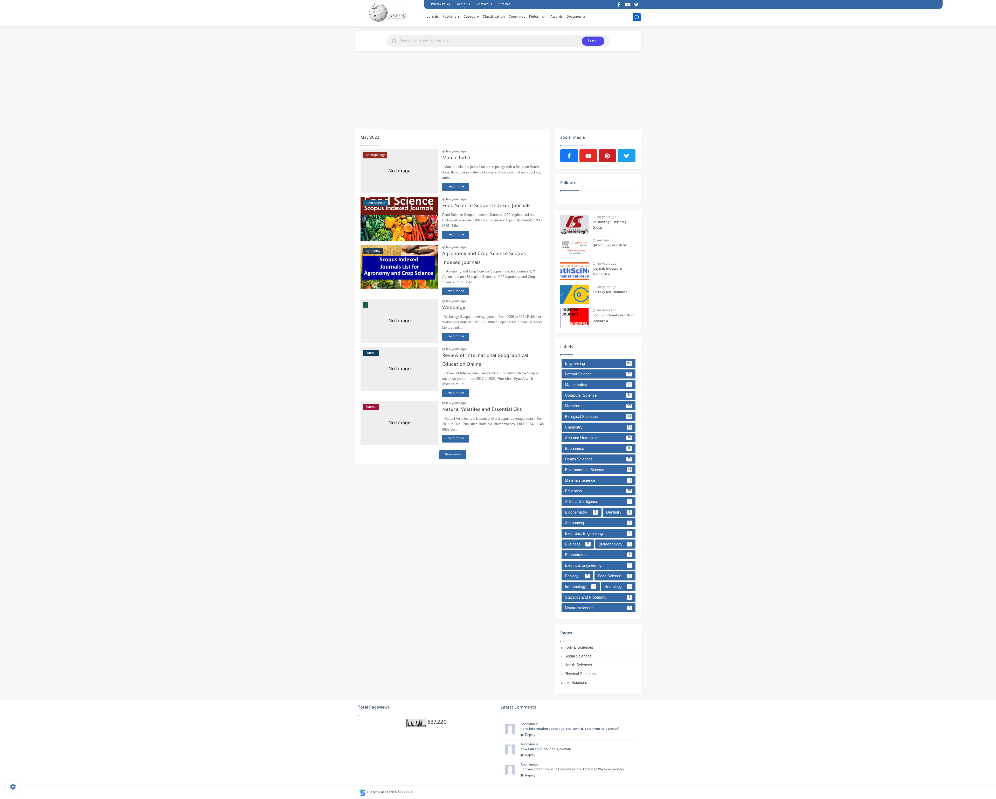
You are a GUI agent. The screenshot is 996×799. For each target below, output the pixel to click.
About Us (463, 4)
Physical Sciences (580, 673)
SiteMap (504, 4)
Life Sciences (575, 682)
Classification (494, 17)
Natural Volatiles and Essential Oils (482, 410)
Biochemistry (580, 512)
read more (455, 187)
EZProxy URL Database (610, 292)
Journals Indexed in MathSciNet (607, 272)
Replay (530, 735)
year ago (603, 240)
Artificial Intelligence (598, 501)
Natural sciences (597, 608)
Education (598, 491)
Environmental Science (598, 469)
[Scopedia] (387, 12)
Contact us (484, 4)
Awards (556, 17)
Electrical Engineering (598, 565)
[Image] (574, 224)
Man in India (456, 158)
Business (577, 544)
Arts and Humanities (598, 438)
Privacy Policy (440, 4)
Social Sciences (578, 656)
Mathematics (598, 384)
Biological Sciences (598, 416)
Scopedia (405, 792)
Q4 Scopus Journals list (610, 246)
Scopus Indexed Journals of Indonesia (614, 318)
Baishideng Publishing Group (609, 225)
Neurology (617, 586)
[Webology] (399, 321)
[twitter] (636, 4)
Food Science (614, 576)
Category (471, 17)
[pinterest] (608, 155)
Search (593, 41)
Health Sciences (598, 459)
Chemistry (598, 427)
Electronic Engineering (597, 533)
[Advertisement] (498, 89)
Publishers (451, 17)
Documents (575, 17)
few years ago (456, 151)
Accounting (597, 523)
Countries (517, 17)
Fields (534, 17)
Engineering (598, 363)
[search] (637, 17)
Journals (432, 17)
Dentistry (618, 512)
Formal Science (598, 374)
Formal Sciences (578, 647)
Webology (453, 308)
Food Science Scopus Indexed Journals (486, 206)
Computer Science (598, 395)
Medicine (598, 406)
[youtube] (627, 4)
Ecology (576, 576)
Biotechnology (615, 544)
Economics (598, 448)
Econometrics (598, 554)
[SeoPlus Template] (362, 792)
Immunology (579, 586)
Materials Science (598, 480)
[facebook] (618, 4)
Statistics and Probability (597, 597)
